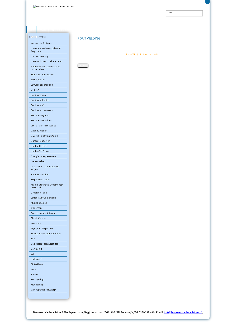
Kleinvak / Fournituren (42, 74)
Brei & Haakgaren (40, 115)
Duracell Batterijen (40, 140)
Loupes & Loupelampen (43, 197)
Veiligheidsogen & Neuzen (45, 243)
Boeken (35, 89)
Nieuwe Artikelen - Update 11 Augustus (46, 50)
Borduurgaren (38, 94)
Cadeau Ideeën (39, 130)
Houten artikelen (40, 174)
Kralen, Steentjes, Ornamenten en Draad (47, 186)
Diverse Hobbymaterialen (44, 135)
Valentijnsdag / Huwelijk (43, 289)
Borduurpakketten (40, 100)
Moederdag (37, 284)
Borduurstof (37, 105)
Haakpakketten (39, 146)
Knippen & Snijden (40, 179)
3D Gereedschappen (42, 84)
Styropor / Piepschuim (42, 228)
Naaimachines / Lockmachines (47, 61)
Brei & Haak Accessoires (43, 125)
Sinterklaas (37, 264)
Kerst (33, 269)
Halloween (36, 259)
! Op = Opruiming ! (40, 56)
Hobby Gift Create (40, 151)
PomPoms (36, 223)
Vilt (32, 253)
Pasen (34, 274)
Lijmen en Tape (39, 192)
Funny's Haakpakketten (43, 156)
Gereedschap (38, 161)
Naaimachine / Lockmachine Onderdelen (45, 68)
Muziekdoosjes (39, 202)
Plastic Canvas (38, 218)
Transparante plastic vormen (46, 233)
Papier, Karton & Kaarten (44, 213)
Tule (33, 238)
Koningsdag (37, 279)
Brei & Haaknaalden (41, 120)
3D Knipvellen (38, 79)
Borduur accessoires (42, 110)
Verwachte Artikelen (41, 43)
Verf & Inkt (36, 248)
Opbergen (36, 207)
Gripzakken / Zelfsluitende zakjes (45, 168)
